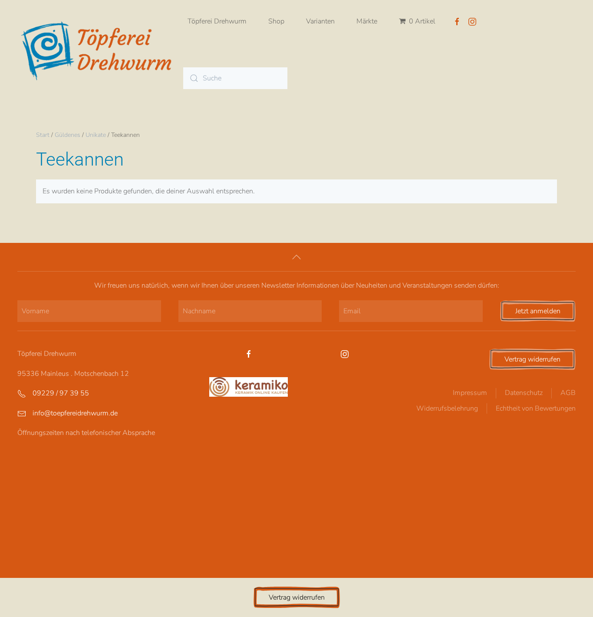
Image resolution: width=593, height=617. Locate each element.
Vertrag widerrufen (532, 359)
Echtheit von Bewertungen (536, 408)
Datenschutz (524, 393)
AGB (568, 393)
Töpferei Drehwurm (217, 21)
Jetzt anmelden (537, 311)
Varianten (320, 21)
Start (42, 135)
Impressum (470, 393)
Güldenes (67, 135)
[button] (296, 257)
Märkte (366, 21)
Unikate (96, 135)
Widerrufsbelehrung (447, 408)
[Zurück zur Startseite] (100, 50)
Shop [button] (276, 21)
